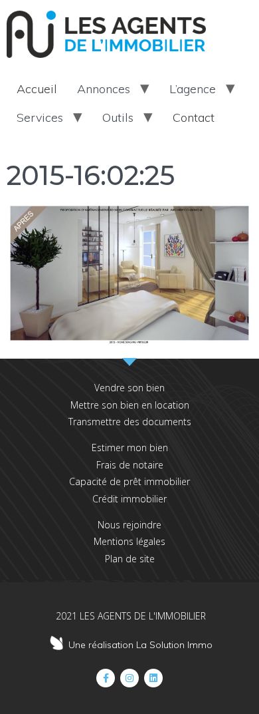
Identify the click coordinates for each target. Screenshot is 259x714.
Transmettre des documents (129, 421)
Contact (194, 117)
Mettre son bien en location (129, 405)
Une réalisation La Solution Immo (140, 645)
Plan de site (130, 558)
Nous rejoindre (129, 524)
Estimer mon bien (130, 447)
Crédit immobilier (129, 498)
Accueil (37, 88)
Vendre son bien (129, 387)
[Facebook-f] (105, 678)
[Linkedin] (153, 678)
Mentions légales (129, 541)
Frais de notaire (129, 464)
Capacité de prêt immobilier (129, 481)
